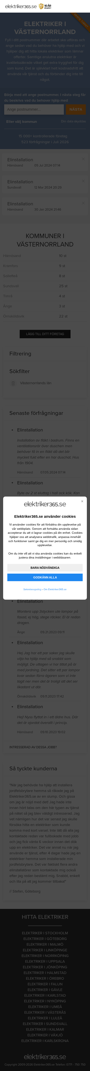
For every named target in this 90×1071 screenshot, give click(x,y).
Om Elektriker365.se (55, 589)
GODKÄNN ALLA (45, 577)
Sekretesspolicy (32, 589)
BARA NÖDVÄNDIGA (45, 567)
